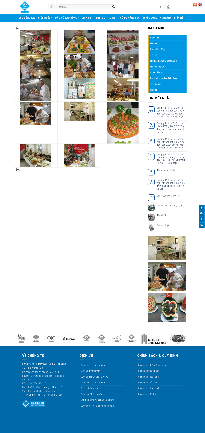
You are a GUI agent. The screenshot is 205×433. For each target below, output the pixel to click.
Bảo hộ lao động (66, 17)
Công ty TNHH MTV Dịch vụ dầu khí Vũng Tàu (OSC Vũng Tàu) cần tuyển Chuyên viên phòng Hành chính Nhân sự (170, 143)
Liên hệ (178, 17)
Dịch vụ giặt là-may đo (91, 394)
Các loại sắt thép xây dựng (169, 205)
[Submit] (113, 6)
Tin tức (100, 17)
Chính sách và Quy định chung (164, 78)
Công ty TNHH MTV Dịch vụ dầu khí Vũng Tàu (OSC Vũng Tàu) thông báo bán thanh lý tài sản (170, 128)
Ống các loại (163, 225)
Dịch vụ (86, 17)
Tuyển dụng (150, 17)
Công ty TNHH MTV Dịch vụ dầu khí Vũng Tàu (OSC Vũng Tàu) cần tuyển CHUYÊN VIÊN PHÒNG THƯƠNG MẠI (171, 159)
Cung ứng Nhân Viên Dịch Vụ (94, 376)
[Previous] (10, 340)
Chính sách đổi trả (147, 394)
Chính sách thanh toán (149, 388)
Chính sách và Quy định (168, 195)
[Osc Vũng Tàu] (30, 7)
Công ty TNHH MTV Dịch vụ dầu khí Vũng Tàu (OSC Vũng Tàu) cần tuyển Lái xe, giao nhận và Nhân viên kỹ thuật (170, 112)
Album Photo (156, 72)
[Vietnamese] (195, 4)
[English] (200, 4)
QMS (112, 17)
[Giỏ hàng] (168, 7)
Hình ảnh (166, 17)
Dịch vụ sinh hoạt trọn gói (93, 365)
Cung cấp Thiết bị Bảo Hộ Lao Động (97, 405)
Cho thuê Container (90, 388)
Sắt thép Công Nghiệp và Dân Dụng (97, 399)
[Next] (192, 340)
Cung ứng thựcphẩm (90, 370)
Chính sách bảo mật (148, 382)
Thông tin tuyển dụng (167, 170)
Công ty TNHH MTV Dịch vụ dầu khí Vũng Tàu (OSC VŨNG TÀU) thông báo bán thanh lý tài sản (171, 184)
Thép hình (161, 215)
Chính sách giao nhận (148, 370)
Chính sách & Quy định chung (152, 365)
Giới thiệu (44, 17)
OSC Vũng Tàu (26, 17)
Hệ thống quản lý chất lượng (163, 60)
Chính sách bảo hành (148, 376)
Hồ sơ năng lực (130, 17)
